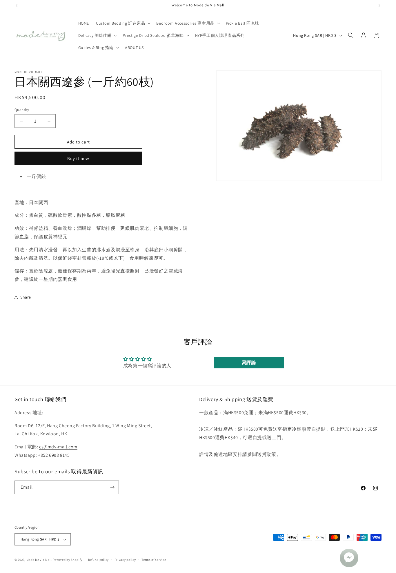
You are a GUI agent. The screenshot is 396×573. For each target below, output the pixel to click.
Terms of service (153, 560)
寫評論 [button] (249, 362)
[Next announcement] (379, 5)
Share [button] (25, 297)
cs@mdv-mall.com (58, 446)
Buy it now (78, 158)
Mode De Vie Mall (39, 560)
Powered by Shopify (68, 560)
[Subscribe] (112, 487)
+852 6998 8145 (54, 455)
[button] (122, 23)
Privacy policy (125, 560)
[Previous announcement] (16, 5)
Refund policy (98, 560)
